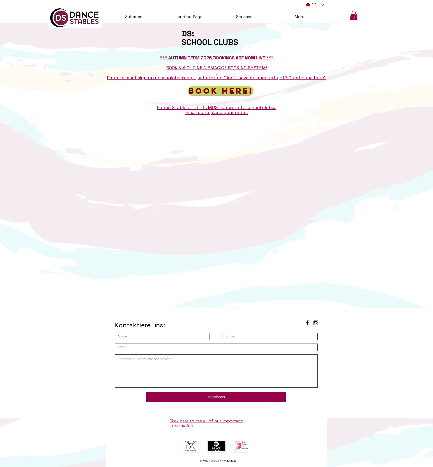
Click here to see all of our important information (206, 423)
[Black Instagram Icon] (316, 323)
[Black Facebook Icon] (307, 323)
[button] (354, 15)
